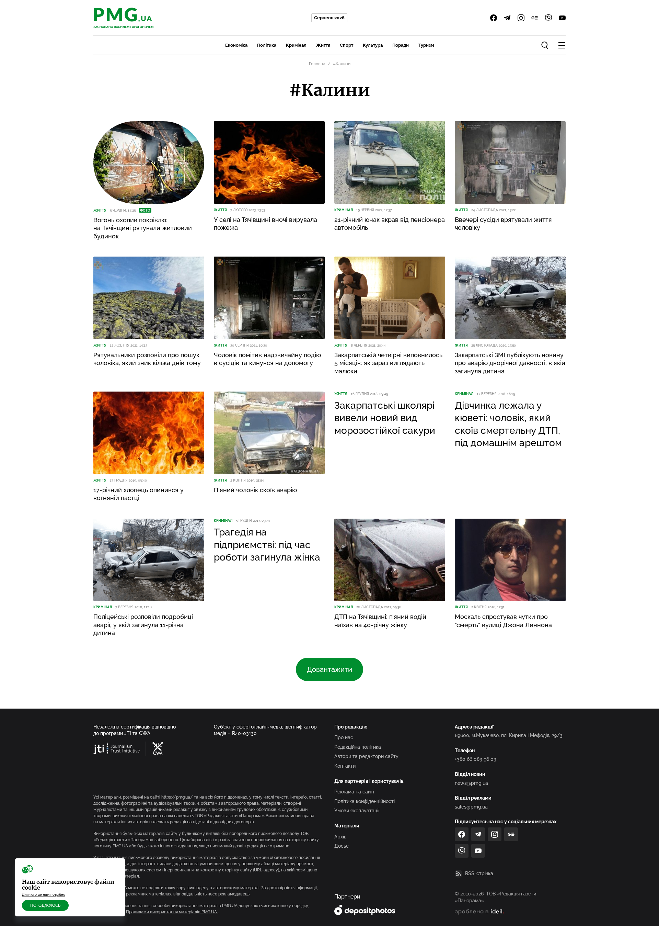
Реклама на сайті (354, 791)
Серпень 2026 (329, 17)
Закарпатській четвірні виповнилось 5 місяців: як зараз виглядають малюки (388, 363)
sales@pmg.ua (471, 807)
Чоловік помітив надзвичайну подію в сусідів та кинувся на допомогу (267, 358)
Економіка (236, 45)
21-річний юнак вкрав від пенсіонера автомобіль (389, 223)
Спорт (346, 45)
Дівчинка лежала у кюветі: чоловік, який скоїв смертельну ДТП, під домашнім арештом (508, 424)
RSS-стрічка (479, 873)
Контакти (345, 766)
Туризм (426, 45)
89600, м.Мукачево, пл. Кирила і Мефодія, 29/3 (509, 735)
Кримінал (296, 45)
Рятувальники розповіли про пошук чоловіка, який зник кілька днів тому (147, 358)
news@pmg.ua (471, 783)
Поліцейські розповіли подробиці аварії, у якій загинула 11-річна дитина (143, 624)
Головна (317, 64)
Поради (400, 45)
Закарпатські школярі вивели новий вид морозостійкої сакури (384, 418)
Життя (323, 45)
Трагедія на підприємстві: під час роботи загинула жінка (267, 545)
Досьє (341, 846)
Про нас (343, 737)
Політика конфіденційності (364, 801)
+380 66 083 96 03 (475, 759)
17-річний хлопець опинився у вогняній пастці (138, 493)
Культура (373, 45)
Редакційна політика (357, 747)
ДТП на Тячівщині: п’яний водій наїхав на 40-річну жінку (380, 620)
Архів (340, 836)
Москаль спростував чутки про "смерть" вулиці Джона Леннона (503, 620)
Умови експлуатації (356, 810)
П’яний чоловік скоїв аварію (255, 490)
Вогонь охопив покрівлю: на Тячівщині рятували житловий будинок (142, 228)
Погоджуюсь (45, 905)
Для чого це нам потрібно (43, 894)
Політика (266, 45)
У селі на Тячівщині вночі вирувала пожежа (265, 223)
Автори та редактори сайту (366, 756)
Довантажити (329, 669)
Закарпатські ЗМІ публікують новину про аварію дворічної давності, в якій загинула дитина (510, 363)
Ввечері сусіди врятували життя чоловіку (503, 223)
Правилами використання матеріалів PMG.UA (172, 912)
